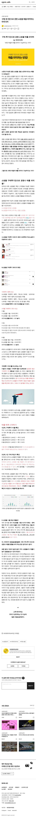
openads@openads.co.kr (10, 802)
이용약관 (3, 807)
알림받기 (18, 657)
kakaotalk (14, 810)
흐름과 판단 (17, 6)
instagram (4, 810)
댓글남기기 (30, 685)
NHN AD (5, 783)
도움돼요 (12, 666)
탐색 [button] (5, 6)
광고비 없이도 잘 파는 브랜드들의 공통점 (26, 714)
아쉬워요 (23, 666)
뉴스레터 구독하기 (6, 773)
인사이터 (23, 6)
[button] (32, 705)
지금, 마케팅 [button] (10, 6)
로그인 (33, 2)
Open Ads (6, 2)
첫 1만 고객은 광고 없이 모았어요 (26, 735)
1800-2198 (11, 800)
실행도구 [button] (29, 6)
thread (9, 810)
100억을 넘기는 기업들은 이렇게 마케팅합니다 (9, 735)
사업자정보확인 (18, 795)
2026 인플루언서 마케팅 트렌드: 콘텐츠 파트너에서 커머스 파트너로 (9, 714)
